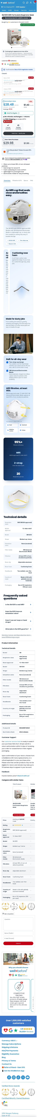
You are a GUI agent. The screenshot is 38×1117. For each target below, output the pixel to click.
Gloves (16, 10)
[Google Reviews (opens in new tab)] (10, 1030)
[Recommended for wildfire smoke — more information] (29, 18)
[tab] (11, 47)
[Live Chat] (27, 2)
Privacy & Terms (9, 1061)
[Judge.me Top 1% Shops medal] (22, 906)
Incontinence (33, 10)
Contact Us (7, 1064)
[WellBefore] (9, 2)
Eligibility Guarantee (10, 1054)
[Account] (30, 2)
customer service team (13, 742)
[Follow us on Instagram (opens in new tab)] (14, 1077)
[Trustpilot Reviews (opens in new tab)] (15, 1030)
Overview (7, 180)
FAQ (31, 180)
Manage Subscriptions (11, 1044)
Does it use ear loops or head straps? (16, 621)
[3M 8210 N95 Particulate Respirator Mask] (18, 36)
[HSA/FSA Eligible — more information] (18, 113)
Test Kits (24, 10)
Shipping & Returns (10, 1047)
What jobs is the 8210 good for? (17, 629)
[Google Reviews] (5, 64)
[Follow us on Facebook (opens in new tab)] (9, 1077)
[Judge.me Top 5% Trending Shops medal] (31, 906)
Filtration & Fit (17, 180)
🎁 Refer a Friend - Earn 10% (13, 1067)
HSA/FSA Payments (10, 1051)
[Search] (23, 2)
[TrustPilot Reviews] (8, 64)
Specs (26, 180)
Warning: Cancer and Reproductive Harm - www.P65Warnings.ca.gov (17, 636)
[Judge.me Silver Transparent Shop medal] (14, 906)
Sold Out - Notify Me (18, 133)
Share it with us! (23, 776)
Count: (4, 73)
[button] (2, 3)
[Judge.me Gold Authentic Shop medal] (5, 906)
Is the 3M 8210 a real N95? (14, 605)
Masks (4, 10)
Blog (4, 1057)
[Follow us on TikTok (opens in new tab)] (18, 1077)
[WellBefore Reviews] (2, 64)
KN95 (10, 10)
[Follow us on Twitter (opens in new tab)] (23, 1077)
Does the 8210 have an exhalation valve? (13, 612)
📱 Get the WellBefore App (13, 1071)
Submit (18, 943)
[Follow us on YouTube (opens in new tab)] (28, 1077)
